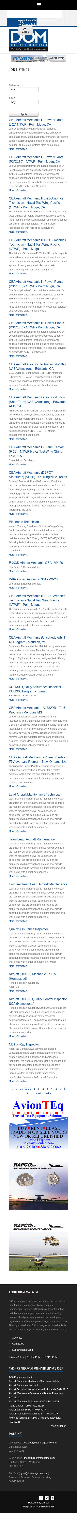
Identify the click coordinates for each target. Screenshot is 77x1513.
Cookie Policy (29, 24)
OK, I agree (25, 30)
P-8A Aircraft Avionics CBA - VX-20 (33, 579)
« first (14, 1089)
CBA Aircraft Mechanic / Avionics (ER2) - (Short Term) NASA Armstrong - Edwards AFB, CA (37, 401)
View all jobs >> (59, 1426)
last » (48, 1093)
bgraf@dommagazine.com (34, 1473)
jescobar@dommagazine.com (40, 1442)
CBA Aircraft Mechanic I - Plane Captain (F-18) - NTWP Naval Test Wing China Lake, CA (37, 451)
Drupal (45, 1502)
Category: (14, 85)
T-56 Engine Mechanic (21, 1377)
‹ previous (25, 1089)
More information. (18, 149)
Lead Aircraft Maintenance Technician (35, 794)
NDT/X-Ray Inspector (24, 1044)
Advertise (17, 1337)
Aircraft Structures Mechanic (24, 1385)
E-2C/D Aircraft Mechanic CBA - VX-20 (36, 562)
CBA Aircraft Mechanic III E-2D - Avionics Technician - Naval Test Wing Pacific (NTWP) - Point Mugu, (37, 244)
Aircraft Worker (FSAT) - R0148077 (27, 1409)
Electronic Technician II (25, 522)
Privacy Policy (16, 1357)
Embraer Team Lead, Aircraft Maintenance (38, 884)
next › (39, 1093)
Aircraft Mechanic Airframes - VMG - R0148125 (34, 1401)
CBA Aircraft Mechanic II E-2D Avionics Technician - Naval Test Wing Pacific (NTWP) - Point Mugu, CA (36, 203)
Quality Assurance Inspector (28, 929)
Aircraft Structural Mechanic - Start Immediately (34, 1381)
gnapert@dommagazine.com (39, 1458)
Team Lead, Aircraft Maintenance (32, 839)
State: (12, 97)
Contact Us (18, 1343)
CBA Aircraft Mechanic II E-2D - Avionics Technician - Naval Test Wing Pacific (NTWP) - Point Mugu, (37, 600)
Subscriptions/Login (23, 1349)
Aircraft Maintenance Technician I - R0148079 (33, 1413)
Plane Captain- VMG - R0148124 (26, 1405)
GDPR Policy (52, 1357)
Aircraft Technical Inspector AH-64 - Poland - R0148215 (38, 1389)
